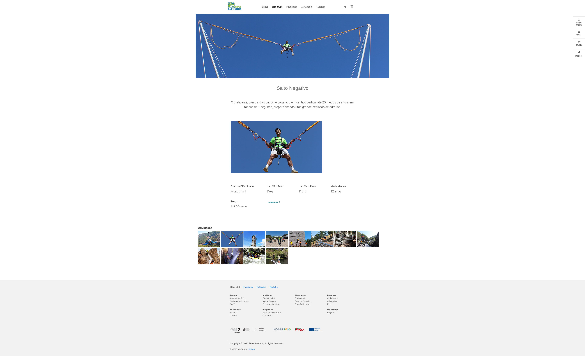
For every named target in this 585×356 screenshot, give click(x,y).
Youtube (274, 287)
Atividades (277, 6)
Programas (292, 6)
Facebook (578, 56)
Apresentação (236, 298)
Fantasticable (268, 298)
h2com (252, 349)
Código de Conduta (239, 301)
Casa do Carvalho (303, 301)
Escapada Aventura (271, 312)
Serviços (321, 6)
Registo (330, 312)
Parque (264, 6)
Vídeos (578, 35)
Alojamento (307, 6)
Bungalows (300, 298)
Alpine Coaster (269, 301)
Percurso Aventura (271, 304)
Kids (329, 304)
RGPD (232, 304)
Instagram (261, 287)
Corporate (267, 315)
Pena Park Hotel (302, 304)
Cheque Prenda (579, 24)
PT (345, 6)
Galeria (579, 45)
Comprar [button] (273, 202)
